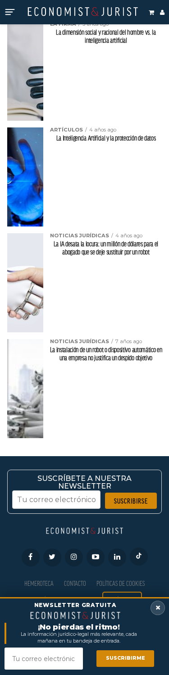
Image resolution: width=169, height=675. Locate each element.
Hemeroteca (39, 583)
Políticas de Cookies (120, 583)
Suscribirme (125, 658)
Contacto (75, 583)
